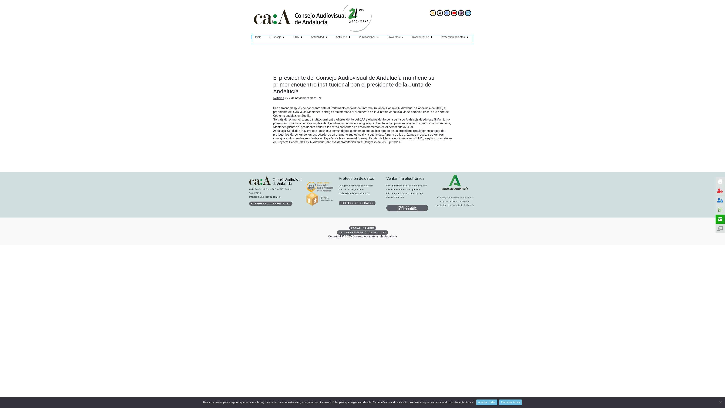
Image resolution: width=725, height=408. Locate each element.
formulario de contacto (271, 203)
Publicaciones (367, 37)
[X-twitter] (440, 13)
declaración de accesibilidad (362, 232)
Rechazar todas (510, 402)
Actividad (341, 37)
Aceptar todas (486, 402)
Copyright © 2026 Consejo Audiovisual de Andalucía (362, 236)
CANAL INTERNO (362, 228)
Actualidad (317, 37)
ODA (296, 37)
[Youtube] (454, 13)
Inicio (258, 37)
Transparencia (420, 37)
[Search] (468, 13)
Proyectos (394, 37)
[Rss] (433, 13)
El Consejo (275, 37)
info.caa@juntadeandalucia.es (264, 197)
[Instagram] (461, 13)
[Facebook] (447, 13)
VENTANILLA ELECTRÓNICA (407, 208)
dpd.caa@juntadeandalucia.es (354, 193)
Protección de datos (453, 37)
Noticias (278, 98)
